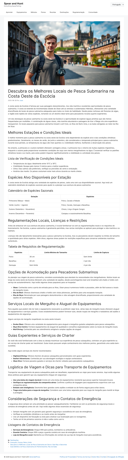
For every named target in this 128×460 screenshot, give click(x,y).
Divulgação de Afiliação (116, 457)
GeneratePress (34, 457)
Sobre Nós (95, 457)
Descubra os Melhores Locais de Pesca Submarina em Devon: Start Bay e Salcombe (38, 444)
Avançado (13, 442)
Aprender (9, 12)
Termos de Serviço (84, 457)
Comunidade (93, 12)
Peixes (43, 12)
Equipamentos (22, 12)
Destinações (64, 12)
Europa (20, 442)
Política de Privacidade (68, 457)
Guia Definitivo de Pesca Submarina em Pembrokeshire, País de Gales (33, 447)
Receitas (53, 12)
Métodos (34, 12)
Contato (103, 457)
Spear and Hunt (13, 3)
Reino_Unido (27, 442)
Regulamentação (78, 12)
